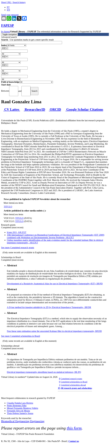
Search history (19, 2)
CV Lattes (11, 109)
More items (9, 203)
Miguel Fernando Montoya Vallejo (22, 408)
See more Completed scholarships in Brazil (20, 336)
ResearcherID (34, 109)
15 (59, 388)
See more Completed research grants (17, 247)
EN (8, 10)
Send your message (10, 15)
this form (74, 428)
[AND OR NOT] (4, 48)
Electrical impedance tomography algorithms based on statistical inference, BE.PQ (44, 372)
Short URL (6, 2)
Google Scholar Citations (84, 109)
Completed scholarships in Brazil (74, 382)
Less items (18, 203)
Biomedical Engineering (15, 421)
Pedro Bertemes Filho (16, 405)
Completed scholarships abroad (73, 385)
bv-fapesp (5, 31)
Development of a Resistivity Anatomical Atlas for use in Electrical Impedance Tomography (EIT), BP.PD (55, 283)
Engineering (37, 421)
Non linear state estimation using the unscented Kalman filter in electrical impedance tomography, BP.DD (54, 331)
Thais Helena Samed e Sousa (20, 413)
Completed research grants (71, 378)
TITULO (8, 206)
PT (8, 7)
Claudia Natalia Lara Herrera (20, 403)
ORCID (55, 109)
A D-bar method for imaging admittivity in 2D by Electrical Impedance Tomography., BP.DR (49, 307)
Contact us (73, 441)
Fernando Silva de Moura (18, 411)
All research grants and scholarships (76, 388)
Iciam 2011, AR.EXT (16, 232)
